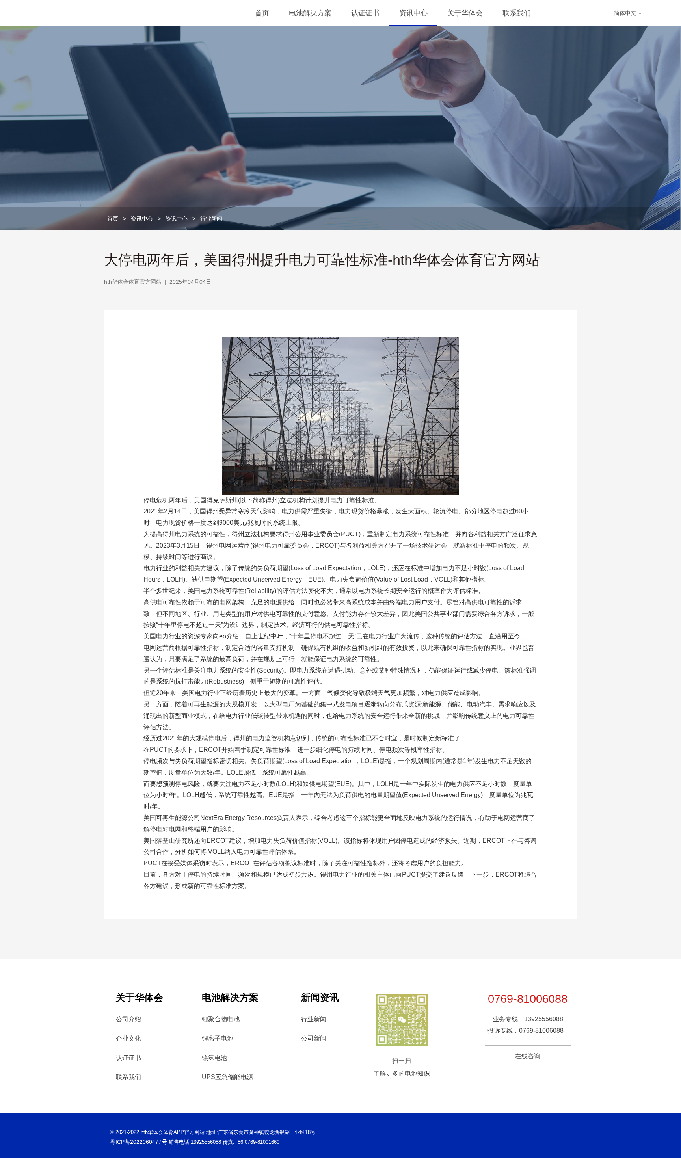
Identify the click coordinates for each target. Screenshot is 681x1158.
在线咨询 (527, 1056)
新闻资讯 (320, 997)
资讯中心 (413, 13)
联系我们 (516, 13)
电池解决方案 (310, 13)
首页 (262, 13)
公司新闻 (313, 1038)
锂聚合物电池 (221, 1019)
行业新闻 (211, 219)
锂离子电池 (217, 1038)
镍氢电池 (214, 1057)
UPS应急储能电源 (227, 1077)
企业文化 (128, 1038)
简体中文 (626, 13)
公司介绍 (128, 1019)
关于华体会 (465, 13)
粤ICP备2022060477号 (138, 1142)
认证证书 (365, 13)
